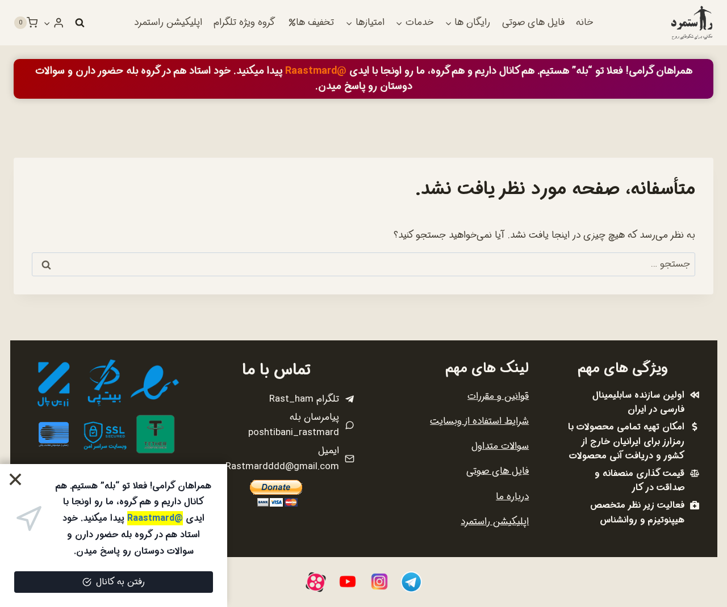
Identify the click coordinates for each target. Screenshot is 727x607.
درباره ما (512, 496)
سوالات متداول (500, 446)
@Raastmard (315, 71)
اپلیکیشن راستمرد (168, 22)
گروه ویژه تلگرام (244, 22)
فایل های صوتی (533, 22)
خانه (584, 22)
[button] (47, 23)
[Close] (15, 479)
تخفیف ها (315, 22)
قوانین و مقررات (498, 396)
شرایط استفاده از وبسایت (479, 421)
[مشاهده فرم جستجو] (79, 22)
